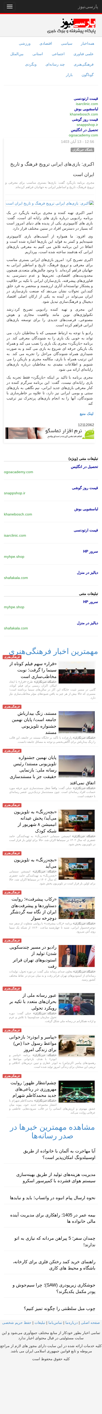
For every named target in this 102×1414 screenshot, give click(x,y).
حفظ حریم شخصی (16, 1322)
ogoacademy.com (83, 135)
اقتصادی (45, 43)
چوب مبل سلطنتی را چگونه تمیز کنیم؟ (59, 1308)
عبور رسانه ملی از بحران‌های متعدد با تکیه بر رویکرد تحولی (32, 1002)
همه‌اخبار (87, 43)
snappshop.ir (87, 125)
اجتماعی (58, 54)
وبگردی (31, 64)
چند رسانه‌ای (55, 64)
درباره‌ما (71, 1322)
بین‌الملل (17, 54)
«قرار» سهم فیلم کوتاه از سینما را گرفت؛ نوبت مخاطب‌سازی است (32, 670)
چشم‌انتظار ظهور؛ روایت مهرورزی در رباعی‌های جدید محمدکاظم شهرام (33, 1089)
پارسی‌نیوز (88, 6)
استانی (37, 54)
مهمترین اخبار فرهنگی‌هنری (53, 651)
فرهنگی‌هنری (84, 64)
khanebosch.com (84, 114)
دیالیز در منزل (87, 572)
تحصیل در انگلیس (84, 130)
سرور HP (90, 551)
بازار (69, 75)
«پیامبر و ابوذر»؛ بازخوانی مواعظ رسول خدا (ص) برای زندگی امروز (32, 1043)
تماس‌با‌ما (55, 1322)
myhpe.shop (14, 556)
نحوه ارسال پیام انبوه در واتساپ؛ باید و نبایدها (52, 1197)
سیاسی (66, 43)
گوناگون (88, 75)
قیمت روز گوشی (85, 119)
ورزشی (25, 43)
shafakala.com (16, 578)
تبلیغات (40, 1322)
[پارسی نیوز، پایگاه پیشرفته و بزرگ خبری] (71, 26)
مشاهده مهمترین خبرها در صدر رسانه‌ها (52, 1131)
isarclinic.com (87, 104)
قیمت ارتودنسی (86, 98)
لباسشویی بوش (86, 109)
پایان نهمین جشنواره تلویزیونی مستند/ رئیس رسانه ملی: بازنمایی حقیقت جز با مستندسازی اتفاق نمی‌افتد (52, 770)
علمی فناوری (83, 54)
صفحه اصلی (90, 1322)
